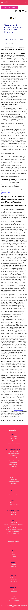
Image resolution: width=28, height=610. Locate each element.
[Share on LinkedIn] (23, 11)
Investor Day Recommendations (13, 533)
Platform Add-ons (13, 514)
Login (14, 589)
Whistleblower (13, 485)
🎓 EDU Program (13, 544)
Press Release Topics (13, 522)
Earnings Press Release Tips (14, 531)
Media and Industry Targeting (14, 460)
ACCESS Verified (13, 466)
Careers (13, 569)
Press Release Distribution (13, 453)
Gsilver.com (4, 193)
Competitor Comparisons (13, 526)
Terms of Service (23, 605)
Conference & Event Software (14, 494)
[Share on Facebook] (16, 11)
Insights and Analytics (13, 464)
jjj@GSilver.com (6, 192)
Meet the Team (14, 566)
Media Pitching (14, 457)
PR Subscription (13, 502)
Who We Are (13, 564)
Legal (14, 441)
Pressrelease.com (13, 581)
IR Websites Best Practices (13, 527)
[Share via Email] (26, 11)
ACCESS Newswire (14, 577)
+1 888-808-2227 (13, 591)
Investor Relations (13, 568)
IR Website (13, 475)
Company (14, 556)
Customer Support (13, 594)
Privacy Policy (14, 606)
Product (13, 552)
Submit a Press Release (14, 504)
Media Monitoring (13, 458)
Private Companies (14, 438)
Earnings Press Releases (13, 481)
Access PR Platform (14, 451)
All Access (14, 493)
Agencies (13, 440)
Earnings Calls (14, 479)
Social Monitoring (13, 462)
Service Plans (13, 512)
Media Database (13, 455)
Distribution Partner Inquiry (13, 600)
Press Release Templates (13, 541)
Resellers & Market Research (14, 443)
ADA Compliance (13, 477)
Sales (14, 593)
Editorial (13, 596)
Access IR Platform (14, 474)
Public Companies (13, 436)
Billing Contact (14, 598)
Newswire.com (14, 579)
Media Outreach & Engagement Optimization (13, 524)
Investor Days (13, 483)
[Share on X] (20, 11)
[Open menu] (25, 2)
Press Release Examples (13, 543)
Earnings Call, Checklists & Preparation (14, 529)
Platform (13, 554)
